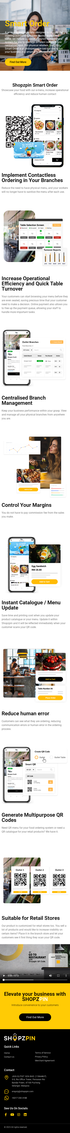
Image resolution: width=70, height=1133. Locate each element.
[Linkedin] (25, 1114)
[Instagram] (18, 1114)
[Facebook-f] (5, 1114)
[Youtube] (12, 1114)
